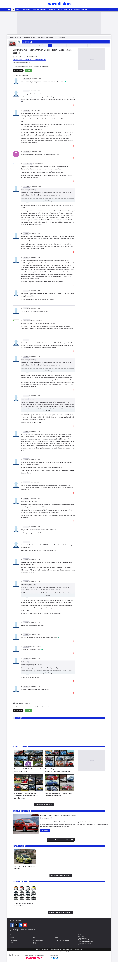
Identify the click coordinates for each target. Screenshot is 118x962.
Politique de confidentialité (84, 939)
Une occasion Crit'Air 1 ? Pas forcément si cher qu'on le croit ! (27, 770)
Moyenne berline (14, 939)
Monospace (13, 944)
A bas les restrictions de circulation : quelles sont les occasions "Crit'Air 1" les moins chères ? (26, 795)
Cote (68, 45)
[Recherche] (105, 9)
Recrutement (78, 949)
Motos (56, 937)
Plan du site (81, 936)
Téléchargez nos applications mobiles (23, 930)
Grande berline (13, 940)
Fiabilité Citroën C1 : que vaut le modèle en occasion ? (58, 815)
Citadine (12, 937)
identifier (37, 66)
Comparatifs (40, 45)
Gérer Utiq (80, 944)
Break (11, 942)
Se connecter (18, 70)
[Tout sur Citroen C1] (12, 45)
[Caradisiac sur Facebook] (12, 925)
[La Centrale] (34, 959)
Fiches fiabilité (31, 45)
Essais (18, 10)
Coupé (34, 937)
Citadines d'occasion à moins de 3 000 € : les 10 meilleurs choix (58, 794)
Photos (85, 45)
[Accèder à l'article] (28, 758)
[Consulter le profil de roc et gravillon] (16, 169)
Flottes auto (51, 10)
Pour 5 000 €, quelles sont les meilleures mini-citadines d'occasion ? (58, 770)
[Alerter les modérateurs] (73, 85)
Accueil (19, 45)
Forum (66, 10)
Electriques (35, 10)
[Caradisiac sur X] (16, 925)
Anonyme (31, 399)
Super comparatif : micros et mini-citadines (23, 905)
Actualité (62, 37)
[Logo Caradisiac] (59, 7)
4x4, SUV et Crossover (38, 940)
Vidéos (90, 45)
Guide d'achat (26, 10)
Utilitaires (43, 10)
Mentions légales (82, 938)
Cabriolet (35, 939)
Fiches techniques (61, 45)
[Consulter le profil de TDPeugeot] (16, 157)
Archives (80, 935)
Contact (38, 949)
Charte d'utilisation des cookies (85, 941)
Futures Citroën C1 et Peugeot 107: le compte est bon (29, 59)
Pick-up (34, 942)
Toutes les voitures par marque (62, 940)
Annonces (84, 10)
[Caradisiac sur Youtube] (25, 925)
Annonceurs (45, 949)
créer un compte (45, 66)
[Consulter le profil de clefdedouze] (16, 325)
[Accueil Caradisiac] (9, 9)
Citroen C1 (27, 41)
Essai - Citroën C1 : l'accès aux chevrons (24, 867)
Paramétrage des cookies (84, 943)
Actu (13, 10)
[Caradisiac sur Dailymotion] (21, 925)
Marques (77, 10)
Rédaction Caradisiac (56, 949)
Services (59, 10)
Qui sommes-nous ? (68, 949)
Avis (46, 45)
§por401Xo (32, 189)
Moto (70, 10)
